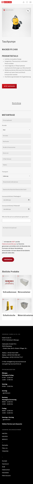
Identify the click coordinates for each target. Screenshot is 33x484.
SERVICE (5, 439)
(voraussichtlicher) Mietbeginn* (11, 196)
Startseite (5, 445)
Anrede (4, 127)
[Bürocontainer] (24, 282)
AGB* (13, 241)
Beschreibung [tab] (16, 103)
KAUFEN (5, 436)
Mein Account (6, 475)
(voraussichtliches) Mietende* (11, 205)
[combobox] (16, 129)
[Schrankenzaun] (9, 282)
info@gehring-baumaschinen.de (16, 361)
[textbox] (3, 220)
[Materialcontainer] (24, 305)
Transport (5, 174)
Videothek (5, 451)
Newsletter (5, 472)
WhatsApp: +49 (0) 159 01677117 (12, 357)
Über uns (5, 448)
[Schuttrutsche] (9, 305)
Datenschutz (6, 469)
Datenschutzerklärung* (9, 244)
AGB (3, 467)
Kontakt (4, 461)
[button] (30, 2)
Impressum (5, 464)
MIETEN (4, 433)
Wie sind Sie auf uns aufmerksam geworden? (15, 216)
